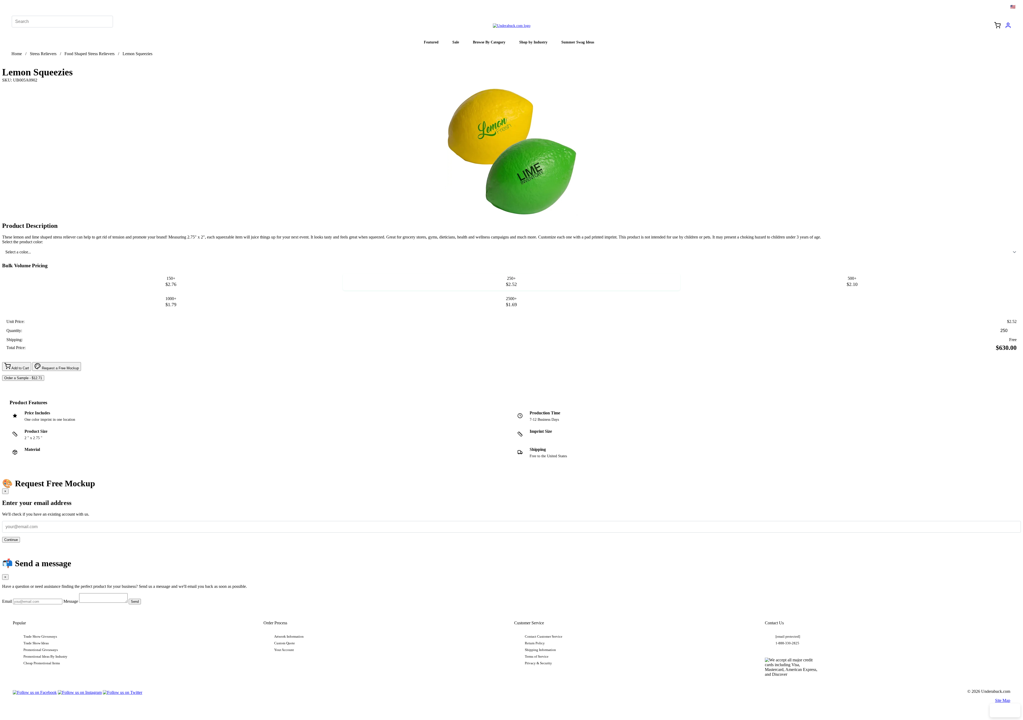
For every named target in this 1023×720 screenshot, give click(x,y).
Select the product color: (22, 242)
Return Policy (535, 643)
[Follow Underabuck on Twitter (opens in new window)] (122, 692)
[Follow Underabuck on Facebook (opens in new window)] (35, 692)
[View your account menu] (1008, 27)
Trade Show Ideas (36, 643)
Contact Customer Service (543, 636)
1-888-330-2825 (787, 643)
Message (70, 601)
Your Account (284, 650)
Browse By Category (489, 42)
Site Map (1002, 700)
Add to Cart (20, 368)
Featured (431, 42)
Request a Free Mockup (60, 368)
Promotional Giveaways (40, 650)
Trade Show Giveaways (40, 636)
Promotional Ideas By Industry (45, 656)
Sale (455, 42)
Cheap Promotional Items (41, 663)
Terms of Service (537, 656)
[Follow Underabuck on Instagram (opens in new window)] (80, 692)
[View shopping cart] (997, 26)
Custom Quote (284, 643)
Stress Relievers (43, 53)
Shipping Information (540, 650)
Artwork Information (289, 636)
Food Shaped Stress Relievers (89, 53)
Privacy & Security (538, 663)
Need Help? (1005, 710)
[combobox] (511, 252)
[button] (171, 281)
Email (7, 601)
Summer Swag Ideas (577, 42)
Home (16, 53)
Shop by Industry (533, 42)
